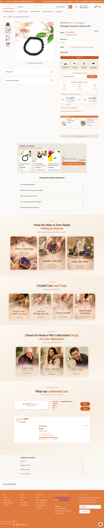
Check (92, 76)
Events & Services (47, 11)
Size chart (96, 30)
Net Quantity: (64, 52)
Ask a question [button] (85, 409)
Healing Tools (7, 500)
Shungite (10, 16)
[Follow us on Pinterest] (23, 525)
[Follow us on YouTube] (25, 525)
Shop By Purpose (23, 11)
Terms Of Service (41, 502)
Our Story (22, 497)
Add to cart (80, 57)
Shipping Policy (24, 505)
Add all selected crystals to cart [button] (74, 163)
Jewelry (5, 497)
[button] (97, 7)
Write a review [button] (85, 404)
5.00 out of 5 (35, 404)
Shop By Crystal (35, 11)
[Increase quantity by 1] (80, 52)
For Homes (6, 505)
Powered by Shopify (5, 523)
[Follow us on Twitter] (17, 525)
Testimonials (23, 502)
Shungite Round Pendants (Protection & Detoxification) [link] (41, 164)
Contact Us (39, 507)
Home (4, 16)
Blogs (21, 500)
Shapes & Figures (8, 502)
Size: (63, 39)
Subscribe (85, 511)
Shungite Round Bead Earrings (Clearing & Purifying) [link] (53, 164)
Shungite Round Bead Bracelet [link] (24, 164)
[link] (25, 156)
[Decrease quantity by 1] (70, 52)
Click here (74, 107)
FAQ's (37, 497)
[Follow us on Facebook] (14, 525)
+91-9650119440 (15, 1)
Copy (79, 99)
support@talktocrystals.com (27, 1)
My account (84, 7)
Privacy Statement (41, 505)
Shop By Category (8, 11)
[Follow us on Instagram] (20, 525)
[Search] (70, 7)
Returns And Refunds (42, 500)
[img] (43, 426)
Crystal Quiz (58, 11)
